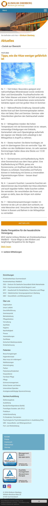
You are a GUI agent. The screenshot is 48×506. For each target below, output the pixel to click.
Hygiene (6, 328)
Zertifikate (6, 339)
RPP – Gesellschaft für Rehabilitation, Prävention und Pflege (24, 290)
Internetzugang (8, 365)
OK (39, 501)
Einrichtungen (8, 275)
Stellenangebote (8, 400)
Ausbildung (7, 403)
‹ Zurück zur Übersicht (11, 46)
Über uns (6, 301)
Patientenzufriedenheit (11, 371)
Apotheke (6, 325)
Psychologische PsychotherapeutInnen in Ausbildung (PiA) (23, 420)
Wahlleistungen (8, 362)
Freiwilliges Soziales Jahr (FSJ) (14, 409)
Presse (5, 333)
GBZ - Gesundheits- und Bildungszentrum (17, 423)
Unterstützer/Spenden (10, 388)
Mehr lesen (6, 247)
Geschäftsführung (9, 310)
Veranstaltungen (8, 336)
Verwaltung (7, 322)
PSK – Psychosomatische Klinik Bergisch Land (19, 287)
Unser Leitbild (8, 308)
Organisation (7, 305)
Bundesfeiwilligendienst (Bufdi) (14, 406)
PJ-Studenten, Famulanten (12, 417)
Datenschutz (8, 445)
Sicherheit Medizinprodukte (12, 342)
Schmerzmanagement (10, 383)
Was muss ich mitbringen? (12, 359)
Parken (5, 368)
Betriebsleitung (8, 316)
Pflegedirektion (8, 319)
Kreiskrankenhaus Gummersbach (14, 279)
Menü (4, 10)
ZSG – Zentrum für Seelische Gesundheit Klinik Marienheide (23, 284)
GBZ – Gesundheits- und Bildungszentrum (17, 296)
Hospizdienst (7, 374)
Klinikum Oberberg (27, 35)
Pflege (5, 380)
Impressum (8, 442)
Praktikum (6, 411)
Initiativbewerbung (9, 414)
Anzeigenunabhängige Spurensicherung (16, 391)
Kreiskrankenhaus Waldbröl (12, 282)
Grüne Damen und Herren (12, 385)
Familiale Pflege (8, 377)
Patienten (7, 350)
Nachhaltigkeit (8, 331)
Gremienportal (8, 313)
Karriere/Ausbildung (11, 396)
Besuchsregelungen (10, 354)
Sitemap (7, 447)
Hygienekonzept (8, 357)
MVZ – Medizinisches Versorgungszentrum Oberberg (21, 293)
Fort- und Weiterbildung (11, 426)
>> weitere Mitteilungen (11, 252)
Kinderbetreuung (9, 345)
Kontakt (7, 437)
